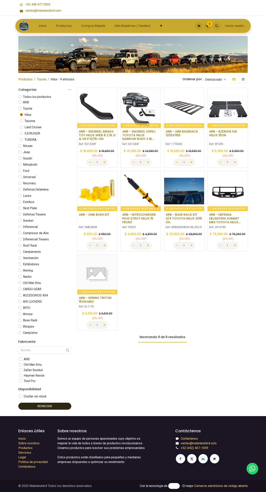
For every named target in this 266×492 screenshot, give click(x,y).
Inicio (22, 438)
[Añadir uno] (104, 162)
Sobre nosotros (29, 443)
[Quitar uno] (90, 162)
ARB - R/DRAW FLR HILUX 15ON (223, 133)
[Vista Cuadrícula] (234, 79)
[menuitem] (42, 26)
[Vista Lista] (243, 79)
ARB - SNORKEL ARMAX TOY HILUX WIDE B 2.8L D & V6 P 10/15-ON (97, 135)
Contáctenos (26, 466)
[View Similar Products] (114, 120)
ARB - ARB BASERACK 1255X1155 (182, 133)
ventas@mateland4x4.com (43, 10)
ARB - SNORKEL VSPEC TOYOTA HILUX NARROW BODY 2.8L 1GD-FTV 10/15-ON (139, 135)
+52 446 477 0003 (37, 4)
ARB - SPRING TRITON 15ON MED (95, 299)
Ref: (87, 144)
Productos (25, 79)
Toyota (41, 79)
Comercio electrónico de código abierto (221, 486)
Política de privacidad (33, 462)
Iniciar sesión (234, 26)
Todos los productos (37, 97)
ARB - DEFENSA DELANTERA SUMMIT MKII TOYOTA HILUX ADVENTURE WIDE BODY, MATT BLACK (227, 218)
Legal (22, 457)
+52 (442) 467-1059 (194, 448)
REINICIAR (44, 406)
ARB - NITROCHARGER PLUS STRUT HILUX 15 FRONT (139, 218)
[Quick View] (114, 94)
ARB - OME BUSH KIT (94, 214)
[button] (217, 26)
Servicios (24, 452)
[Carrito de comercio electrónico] (199, 26)
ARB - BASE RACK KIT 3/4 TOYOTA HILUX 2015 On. (184, 218)
